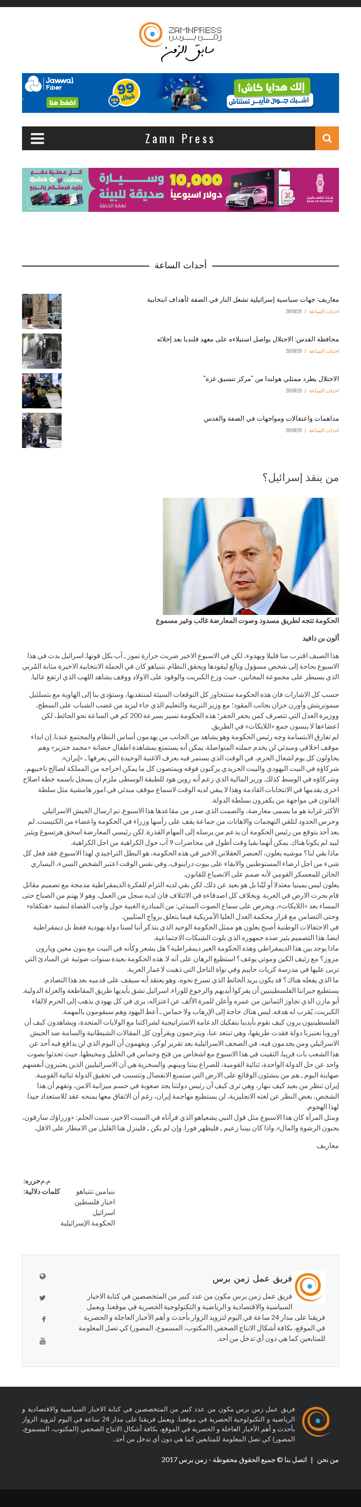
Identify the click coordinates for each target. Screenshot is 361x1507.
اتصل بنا (296, 1459)
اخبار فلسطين (94, 1201)
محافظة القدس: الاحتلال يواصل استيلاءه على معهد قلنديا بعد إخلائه (248, 338)
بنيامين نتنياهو (95, 1191)
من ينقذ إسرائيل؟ (300, 476)
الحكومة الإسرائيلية (87, 1222)
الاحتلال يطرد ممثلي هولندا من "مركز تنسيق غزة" (271, 378)
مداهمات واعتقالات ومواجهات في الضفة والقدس (271, 417)
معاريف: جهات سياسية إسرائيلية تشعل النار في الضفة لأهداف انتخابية (243, 299)
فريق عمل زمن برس (252, 1277)
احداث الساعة (324, 311)
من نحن (327, 1459)
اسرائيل (103, 1212)
